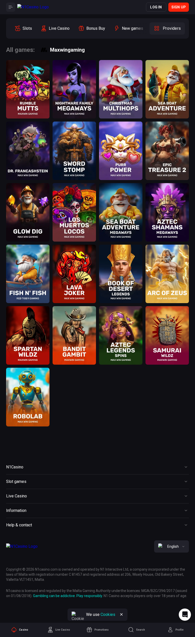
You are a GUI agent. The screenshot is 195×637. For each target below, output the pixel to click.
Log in (156, 7)
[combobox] (171, 546)
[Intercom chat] (185, 615)
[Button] (10, 7)
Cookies (108, 614)
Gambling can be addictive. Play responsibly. (68, 596)
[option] (23, 28)
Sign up (178, 7)
